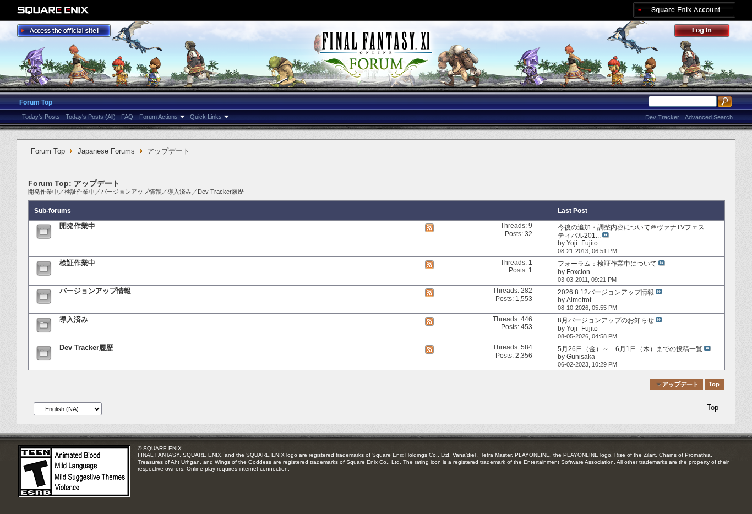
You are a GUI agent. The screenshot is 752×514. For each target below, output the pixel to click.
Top (714, 384)
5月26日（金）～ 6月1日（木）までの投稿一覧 (630, 349)
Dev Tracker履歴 (221, 191)
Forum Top (35, 102)
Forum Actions (158, 116)
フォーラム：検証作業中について (607, 263)
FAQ (127, 116)
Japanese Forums (106, 151)
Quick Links (206, 116)
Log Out (707, 32)
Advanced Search (709, 117)
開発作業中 (43, 191)
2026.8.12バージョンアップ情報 (606, 292)
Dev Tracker (662, 117)
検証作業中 (79, 191)
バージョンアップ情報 (131, 191)
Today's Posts (41, 116)
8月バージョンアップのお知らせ (606, 320)
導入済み (179, 191)
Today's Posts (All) (91, 116)
